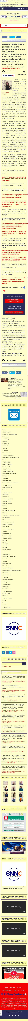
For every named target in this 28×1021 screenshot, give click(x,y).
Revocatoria (6, 572)
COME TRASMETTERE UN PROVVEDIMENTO (14, 301)
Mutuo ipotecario (7, 536)
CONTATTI (16, 990)
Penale (5, 552)
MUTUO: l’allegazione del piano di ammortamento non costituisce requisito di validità (13, 687)
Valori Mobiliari (6, 607)
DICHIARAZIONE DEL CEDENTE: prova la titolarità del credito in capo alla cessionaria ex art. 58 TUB (13, 747)
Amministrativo (7, 432)
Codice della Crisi (7, 466)
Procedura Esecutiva (8, 565)
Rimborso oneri (7, 575)
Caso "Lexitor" (6, 453)
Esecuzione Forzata (7, 492)
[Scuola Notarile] (14, 874)
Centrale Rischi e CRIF (8, 455)
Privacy (5, 561)
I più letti (4, 672)
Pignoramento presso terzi (9, 556)
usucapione (6, 602)
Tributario (5, 595)
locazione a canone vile (8, 522)
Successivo (15, 392)
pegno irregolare (7, 549)
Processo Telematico (8, 568)
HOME (6, 987)
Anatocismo (6, 436)
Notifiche (5, 542)
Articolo (5, 448)
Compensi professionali (8, 471)
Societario (5, 577)
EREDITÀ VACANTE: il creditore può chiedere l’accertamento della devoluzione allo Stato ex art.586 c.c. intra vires (13, 677)
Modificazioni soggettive (9, 529)
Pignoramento (6, 554)
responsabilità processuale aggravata (12, 570)
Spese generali (6, 582)
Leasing (5, 513)
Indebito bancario (7, 503)
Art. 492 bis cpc (6, 446)
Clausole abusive (7, 462)
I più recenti (10, 672)
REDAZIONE (12, 987)
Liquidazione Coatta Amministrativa (11, 515)
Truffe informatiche (7, 598)
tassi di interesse (7, 589)
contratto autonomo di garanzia (10, 482)
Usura (4, 605)
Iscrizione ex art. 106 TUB (9, 510)
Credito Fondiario (7, 485)
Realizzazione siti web (11, 1012)
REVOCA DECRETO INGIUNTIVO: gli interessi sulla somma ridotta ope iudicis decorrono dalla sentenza (13, 696)
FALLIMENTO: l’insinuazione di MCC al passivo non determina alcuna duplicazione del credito (14, 727)
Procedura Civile (7, 563)
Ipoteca (5, 508)
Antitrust (5, 441)
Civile (4, 459)
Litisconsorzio (6, 519)
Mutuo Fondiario (7, 533)
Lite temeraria (6, 517)
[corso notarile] (14, 628)
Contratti (5, 478)
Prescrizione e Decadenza (9, 559)
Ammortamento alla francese (10, 434)
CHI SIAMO (19, 987)
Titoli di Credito (6, 593)
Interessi (5, 506)
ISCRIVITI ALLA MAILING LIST (14, 312)
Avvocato (5, 450)
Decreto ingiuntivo (7, 487)
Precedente (13, 378)
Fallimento (5, 494)
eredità (5, 489)
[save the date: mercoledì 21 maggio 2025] (14, 822)
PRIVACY (22, 990)
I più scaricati (17, 672)
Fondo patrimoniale (8, 499)
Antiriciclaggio (6, 439)
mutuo (5, 531)
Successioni (6, 586)
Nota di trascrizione (7, 538)
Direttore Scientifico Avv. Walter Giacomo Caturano (16, 19)
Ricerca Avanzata (6, 666)
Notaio (5, 540)
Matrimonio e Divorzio (8, 524)
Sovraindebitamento (8, 579)
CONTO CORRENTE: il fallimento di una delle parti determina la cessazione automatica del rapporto (11, 396)
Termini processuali (7, 591)
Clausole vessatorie (7, 464)
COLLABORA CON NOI (7, 990)
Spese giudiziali (6, 584)
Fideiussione (6, 496)
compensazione (7, 469)
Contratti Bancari (7, 480)
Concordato (6, 476)
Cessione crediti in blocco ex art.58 (11, 457)
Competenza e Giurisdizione (9, 473)
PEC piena (5, 547)
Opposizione (6, 545)
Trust (4, 600)
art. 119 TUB (6, 443)
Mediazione (6, 526)
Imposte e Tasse (7, 501)
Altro (4, 430)
